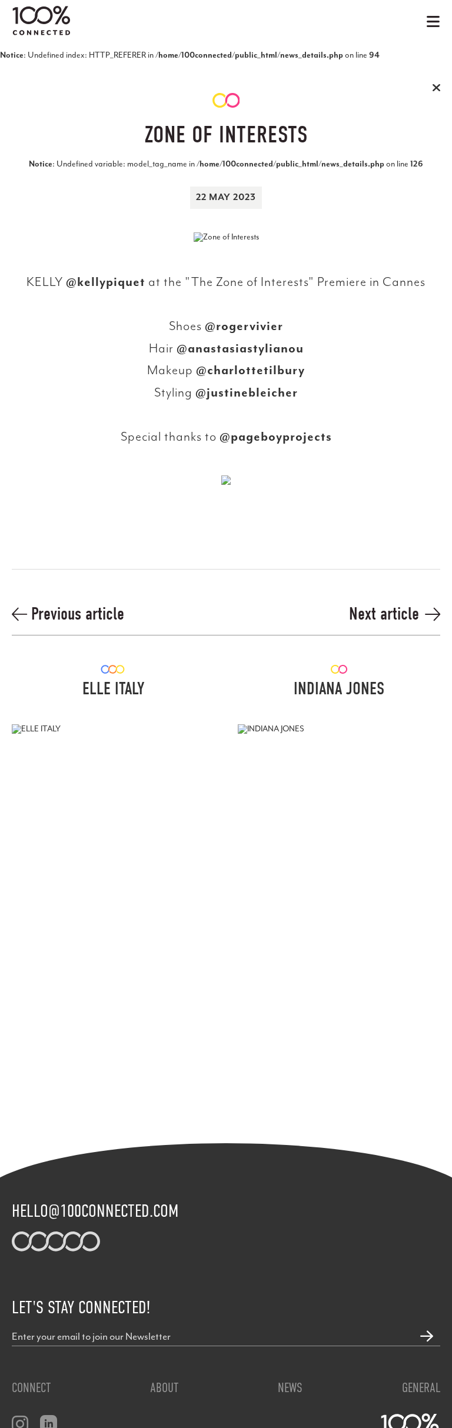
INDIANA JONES (339, 689)
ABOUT (164, 1388)
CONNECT (31, 1388)
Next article (384, 614)
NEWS (290, 1388)
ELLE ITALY (113, 689)
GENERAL (421, 1388)
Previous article (75, 614)
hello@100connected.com (95, 1211)
